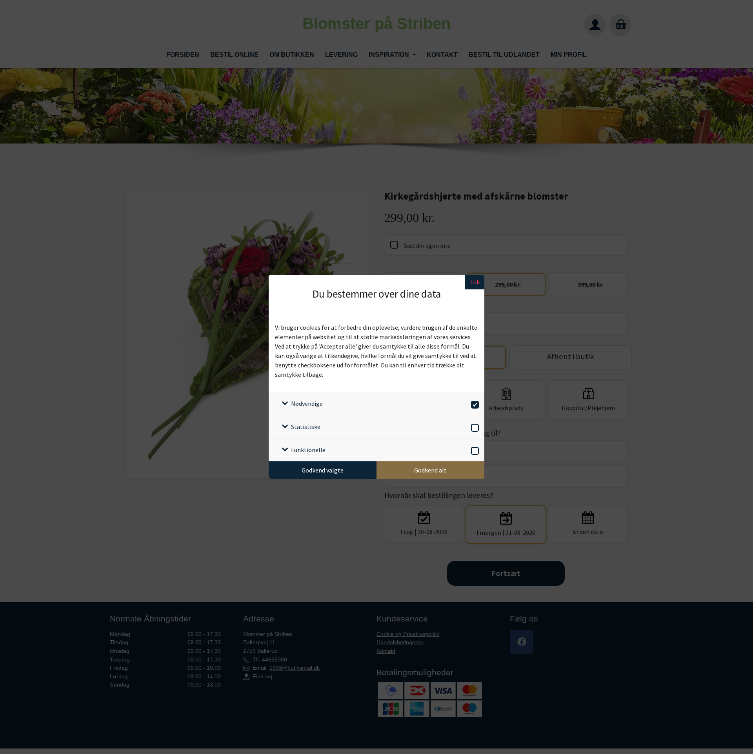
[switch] (473, 403)
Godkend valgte (323, 470)
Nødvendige (307, 403)
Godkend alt (430, 470)
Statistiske (305, 427)
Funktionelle (308, 450)
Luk (475, 282)
